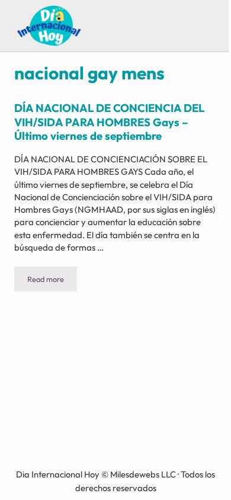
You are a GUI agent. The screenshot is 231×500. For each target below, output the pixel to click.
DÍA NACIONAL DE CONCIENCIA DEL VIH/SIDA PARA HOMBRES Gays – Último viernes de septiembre (109, 122)
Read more (52, 281)
